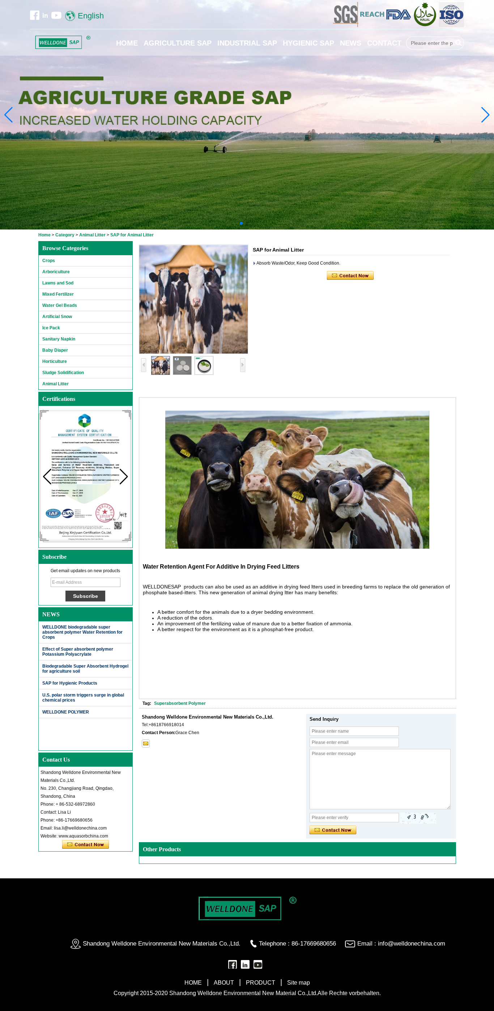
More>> (119, 614)
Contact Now (85, 844)
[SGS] (346, 25)
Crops (48, 260)
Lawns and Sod (57, 283)
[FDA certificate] (399, 25)
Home (44, 234)
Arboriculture (56, 271)
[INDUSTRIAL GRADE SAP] (247, 115)
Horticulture (54, 361)
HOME (127, 43)
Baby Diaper (55, 350)
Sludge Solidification (63, 372)
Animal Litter (92, 234)
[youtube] (56, 15)
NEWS (350, 43)
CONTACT (384, 43)
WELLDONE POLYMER (65, 712)
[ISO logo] (451, 25)
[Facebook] (34, 15)
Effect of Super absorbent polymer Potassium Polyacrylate (77, 652)
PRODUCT (260, 983)
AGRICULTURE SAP (178, 43)
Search (458, 43)
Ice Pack (51, 327)
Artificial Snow (57, 316)
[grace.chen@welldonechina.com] (146, 743)
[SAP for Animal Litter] (193, 299)
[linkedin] (45, 15)
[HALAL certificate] (425, 25)
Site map (298, 983)
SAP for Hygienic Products (69, 683)
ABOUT (224, 983)
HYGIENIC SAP (308, 43)
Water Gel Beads (59, 305)
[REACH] (372, 25)
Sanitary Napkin (58, 339)
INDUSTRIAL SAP (247, 43)
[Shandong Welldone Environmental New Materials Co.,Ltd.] (62, 42)
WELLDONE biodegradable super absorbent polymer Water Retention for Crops (82, 632)
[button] (241, 223)
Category (64, 234)
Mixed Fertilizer (58, 294)
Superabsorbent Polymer (180, 703)
